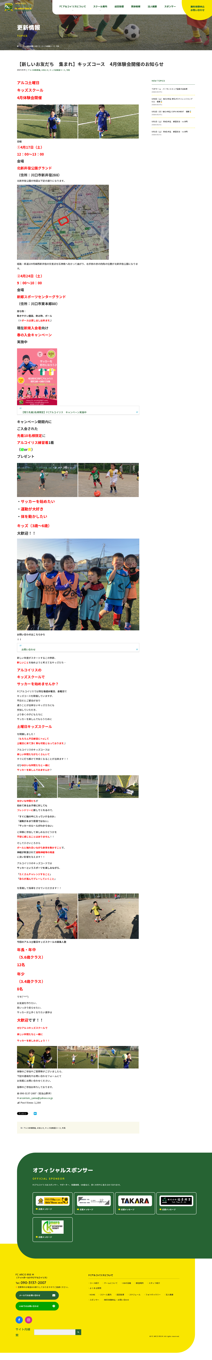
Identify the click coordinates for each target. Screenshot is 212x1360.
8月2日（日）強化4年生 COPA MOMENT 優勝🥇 (172, 111)
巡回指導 (119, 6)
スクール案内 (105, 1294)
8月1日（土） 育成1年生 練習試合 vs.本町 (170, 131)
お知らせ (44, 70)
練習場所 (140, 1283)
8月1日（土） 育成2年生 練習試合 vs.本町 (170, 121)
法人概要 (152, 6)
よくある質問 (95, 1288)
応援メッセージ (45, 1209)
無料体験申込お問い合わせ (198, 8)
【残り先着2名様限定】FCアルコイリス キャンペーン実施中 (54, 412)
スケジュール (134, 1294)
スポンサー (170, 6)
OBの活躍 (126, 1283)
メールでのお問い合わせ (29, 1295)
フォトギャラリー (153, 1294)
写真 (68, 70)
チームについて (110, 1283)
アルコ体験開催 (34, 70)
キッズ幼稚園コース (57, 70)
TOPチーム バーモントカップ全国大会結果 (170, 89)
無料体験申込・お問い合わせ (116, 1299)
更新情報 (135, 6)
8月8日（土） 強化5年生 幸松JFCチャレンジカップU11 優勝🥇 (172, 100)
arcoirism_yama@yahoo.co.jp (36, 1098)
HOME (92, 1294)
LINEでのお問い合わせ (29, 1306)
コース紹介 (94, 1283)
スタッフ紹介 (154, 1283)
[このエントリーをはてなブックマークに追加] (35, 1113)
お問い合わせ (28, 649)
